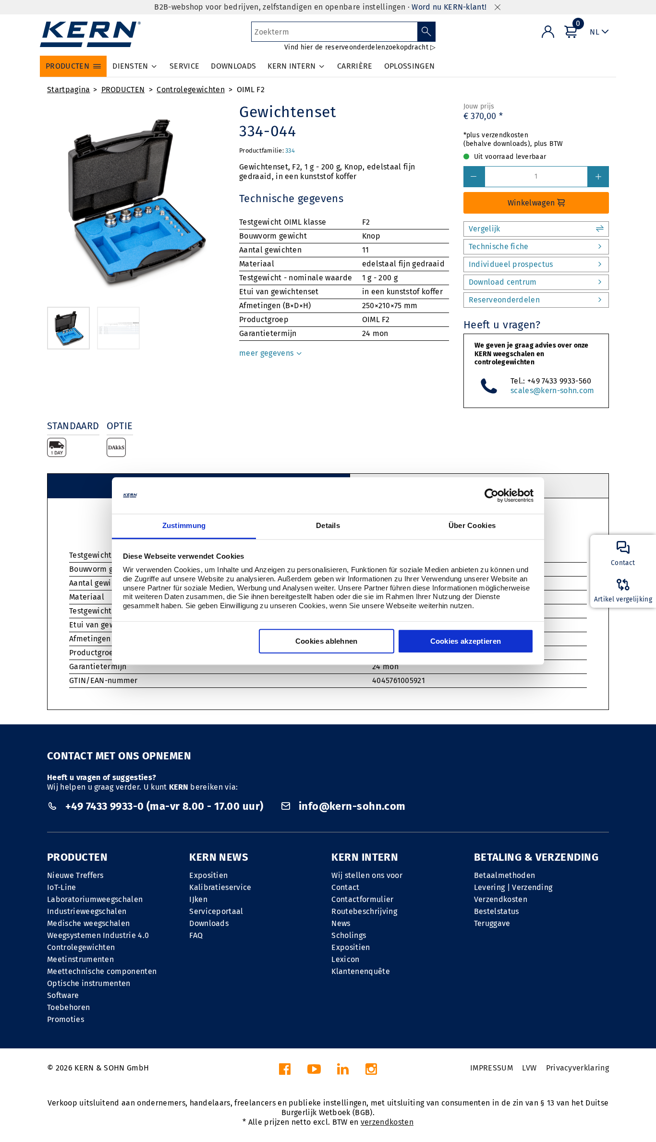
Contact (345, 887)
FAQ (196, 935)
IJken (198, 899)
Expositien (208, 875)
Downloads (209, 923)
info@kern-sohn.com (350, 806)
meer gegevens (267, 353)
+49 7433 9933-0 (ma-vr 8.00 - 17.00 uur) (164, 806)
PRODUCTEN (123, 89)
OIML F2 (251, 89)
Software (63, 995)
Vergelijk (484, 228)
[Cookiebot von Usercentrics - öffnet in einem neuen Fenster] (491, 495)
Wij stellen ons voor (366, 875)
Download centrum (503, 282)
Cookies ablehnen (326, 641)
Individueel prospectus (511, 264)
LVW (529, 1067)
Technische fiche (499, 246)
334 (290, 150)
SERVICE (184, 66)
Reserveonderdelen (504, 299)
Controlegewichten (190, 89)
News (340, 923)
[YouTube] (314, 1072)
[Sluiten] (497, 7)
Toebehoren (68, 1007)
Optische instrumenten (89, 983)
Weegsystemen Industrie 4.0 (98, 935)
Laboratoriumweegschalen (95, 899)
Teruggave (492, 923)
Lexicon (345, 959)
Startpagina (68, 89)
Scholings (348, 935)
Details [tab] (328, 526)
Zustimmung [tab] (184, 526)
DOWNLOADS (233, 66)
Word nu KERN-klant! (449, 7)
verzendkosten (387, 1122)
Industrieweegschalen (86, 911)
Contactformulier (362, 899)
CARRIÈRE (355, 66)
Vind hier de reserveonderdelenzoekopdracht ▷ (360, 47)
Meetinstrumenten (80, 959)
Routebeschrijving (364, 911)
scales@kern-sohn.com (552, 390)
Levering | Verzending (513, 887)
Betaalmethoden (504, 875)
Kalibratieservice (220, 887)
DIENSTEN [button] (130, 66)
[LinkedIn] (343, 1072)
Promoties (65, 1019)
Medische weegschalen (88, 923)
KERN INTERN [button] (291, 66)
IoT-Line (61, 887)
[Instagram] (371, 1072)
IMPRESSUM (491, 1067)
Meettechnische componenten (102, 971)
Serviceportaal (216, 911)
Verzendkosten (500, 899)
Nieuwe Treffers (75, 875)
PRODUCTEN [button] (67, 66)
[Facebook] (285, 1072)
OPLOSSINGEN (409, 66)
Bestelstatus (496, 911)
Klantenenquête (360, 971)
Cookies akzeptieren (465, 641)
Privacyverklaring (577, 1067)
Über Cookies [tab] (472, 526)
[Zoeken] (426, 32)
